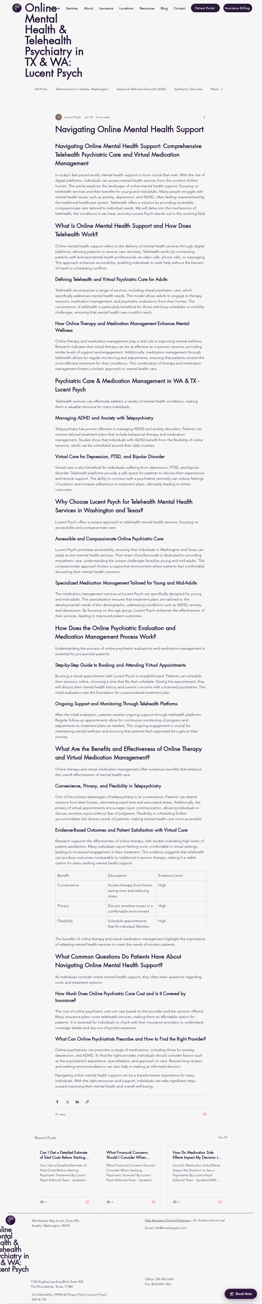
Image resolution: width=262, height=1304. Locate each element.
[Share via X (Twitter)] (67, 1102)
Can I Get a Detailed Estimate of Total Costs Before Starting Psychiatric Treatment (63, 1155)
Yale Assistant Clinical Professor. (168, 1220)
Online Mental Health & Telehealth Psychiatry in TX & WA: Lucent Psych (54, 40)
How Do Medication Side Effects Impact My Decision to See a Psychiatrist (196, 1155)
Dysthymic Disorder (188, 89)
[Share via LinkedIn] (77, 1102)
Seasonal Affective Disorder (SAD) (141, 89)
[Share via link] (87, 1102)
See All (222, 1137)
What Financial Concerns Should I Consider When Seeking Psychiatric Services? (129, 1155)
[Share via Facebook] (57, 1102)
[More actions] (204, 117)
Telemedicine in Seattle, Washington (81, 89)
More (215, 89)
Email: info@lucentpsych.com (166, 1228)
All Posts (41, 89)
